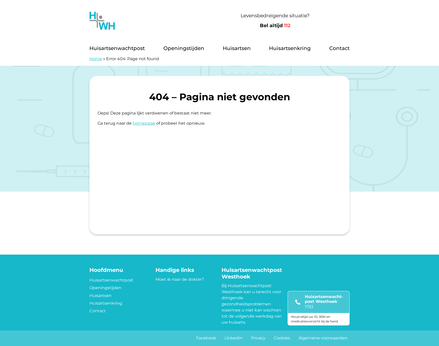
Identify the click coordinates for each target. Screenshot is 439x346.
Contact (339, 48)
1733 (309, 306)
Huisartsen (237, 48)
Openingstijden (183, 48)
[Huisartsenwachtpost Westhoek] (145, 21)
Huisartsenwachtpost (117, 48)
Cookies (282, 338)
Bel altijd (275, 25)
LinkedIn (234, 338)
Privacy (258, 338)
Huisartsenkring (290, 48)
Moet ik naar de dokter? (179, 279)
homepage (144, 123)
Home (95, 58)
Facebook (206, 338)
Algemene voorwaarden (323, 338)
